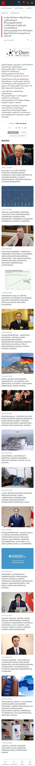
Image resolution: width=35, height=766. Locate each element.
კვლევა (23, 132)
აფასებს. (26, 76)
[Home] (3, 3)
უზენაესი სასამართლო (17, 136)
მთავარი (4, 13)
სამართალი (14, 13)
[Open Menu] (32, 2)
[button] (7, 8)
